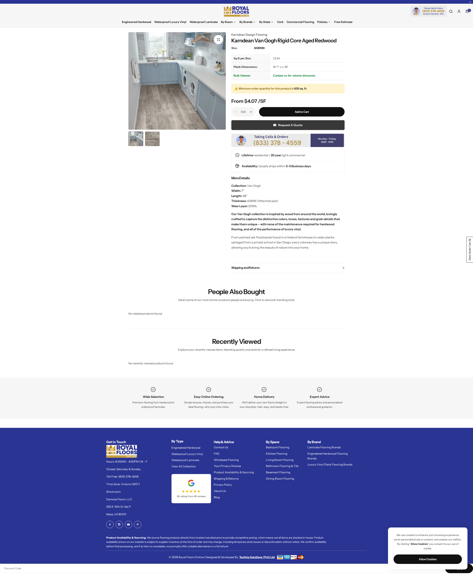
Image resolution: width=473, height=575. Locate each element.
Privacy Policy (223, 484)
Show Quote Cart (469, 250)
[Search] (451, 11)
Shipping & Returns (226, 478)
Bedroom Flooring (277, 447)
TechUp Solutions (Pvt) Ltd (257, 557)
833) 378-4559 (129, 476)
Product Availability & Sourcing (234, 472)
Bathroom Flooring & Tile (282, 466)
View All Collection (183, 466)
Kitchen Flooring (276, 453)
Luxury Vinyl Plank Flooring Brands (329, 464)
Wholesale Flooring (226, 460)
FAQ (216, 453)
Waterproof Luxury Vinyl (187, 454)
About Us (220, 491)
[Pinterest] (137, 524)
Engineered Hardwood (185, 447)
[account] (459, 11)
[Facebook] (110, 524)
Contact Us (221, 447)
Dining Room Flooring (280, 478)
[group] (177, 81)
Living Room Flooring (280, 460)
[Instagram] (119, 524)
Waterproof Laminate (185, 460)
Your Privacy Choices (227, 466)
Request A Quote (290, 125)
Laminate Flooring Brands (324, 447)
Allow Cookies (427, 559)
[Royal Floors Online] (236, 11)
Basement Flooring (278, 472)
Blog (217, 497)
